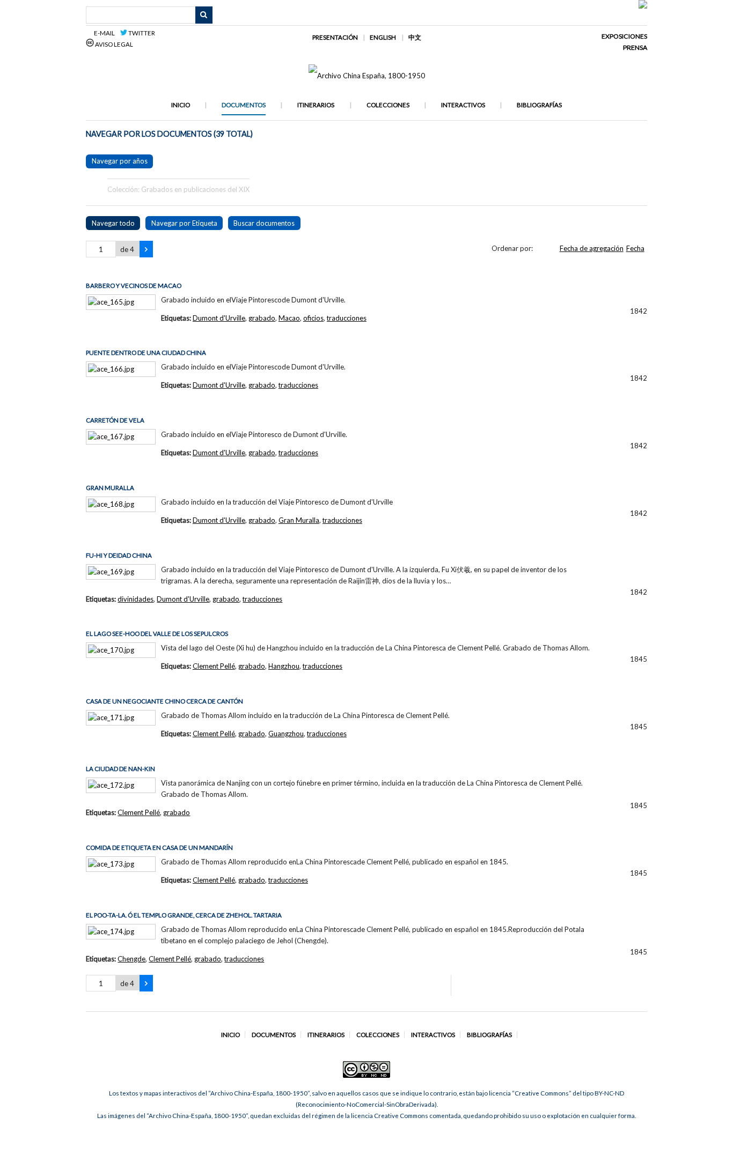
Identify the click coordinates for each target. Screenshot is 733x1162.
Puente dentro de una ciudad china (146, 352)
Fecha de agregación (592, 248)
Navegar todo (113, 223)
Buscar (203, 15)
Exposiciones (624, 36)
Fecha (635, 248)
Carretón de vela (115, 420)
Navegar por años (120, 161)
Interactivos (463, 104)
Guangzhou (286, 733)
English (383, 37)
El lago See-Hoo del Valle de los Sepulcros (157, 633)
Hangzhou (283, 666)
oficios (313, 318)
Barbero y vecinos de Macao (133, 285)
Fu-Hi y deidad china (119, 555)
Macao (289, 318)
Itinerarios (315, 104)
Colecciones (387, 104)
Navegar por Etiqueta (184, 223)
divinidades (135, 599)
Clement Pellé (214, 666)
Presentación (335, 37)
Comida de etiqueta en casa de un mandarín (159, 847)
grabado (261, 318)
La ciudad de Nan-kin (120, 768)
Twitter (141, 32)
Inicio (180, 104)
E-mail (106, 32)
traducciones (346, 318)
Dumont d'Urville (219, 318)
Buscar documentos (264, 223)
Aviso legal (113, 44)
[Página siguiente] (146, 249)
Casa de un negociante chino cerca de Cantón (164, 701)
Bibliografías (539, 104)
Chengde (131, 958)
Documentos (244, 104)
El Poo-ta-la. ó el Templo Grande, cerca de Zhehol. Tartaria (184, 915)
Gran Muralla (110, 487)
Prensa (635, 47)
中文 (414, 37)
